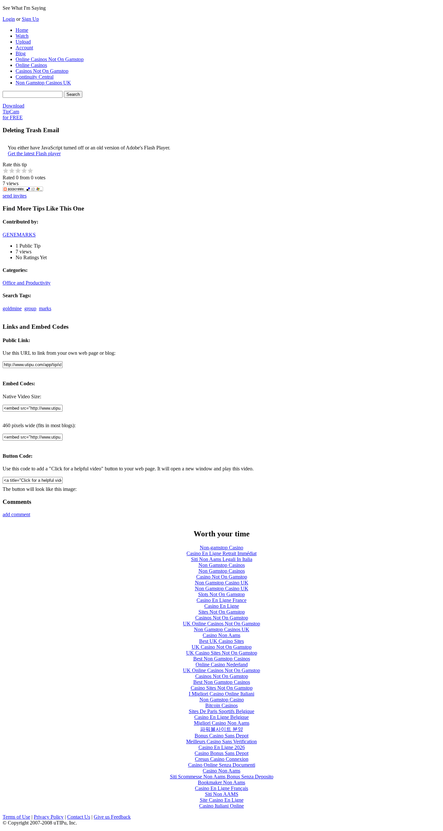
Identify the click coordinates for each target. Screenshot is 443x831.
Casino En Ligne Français (221, 788)
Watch (22, 36)
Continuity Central (35, 77)
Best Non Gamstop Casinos (221, 658)
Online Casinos (31, 65)
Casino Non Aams (221, 635)
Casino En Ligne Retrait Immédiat (221, 553)
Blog (21, 53)
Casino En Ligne (221, 606)
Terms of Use (16, 817)
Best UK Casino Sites (221, 641)
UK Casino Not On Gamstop (222, 647)
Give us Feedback (112, 817)
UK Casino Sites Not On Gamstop (221, 653)
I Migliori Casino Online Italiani (221, 694)
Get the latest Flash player (34, 153)
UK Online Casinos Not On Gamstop (221, 623)
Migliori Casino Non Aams (221, 723)
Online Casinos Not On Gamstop (50, 59)
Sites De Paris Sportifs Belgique (221, 711)
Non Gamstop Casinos (221, 565)
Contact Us (78, 817)
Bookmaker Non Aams (221, 782)
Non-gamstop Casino (221, 547)
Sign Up (30, 19)
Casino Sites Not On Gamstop (222, 688)
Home (22, 30)
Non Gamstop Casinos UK (43, 82)
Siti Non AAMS (221, 794)
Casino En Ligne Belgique (221, 717)
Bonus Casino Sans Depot (221, 735)
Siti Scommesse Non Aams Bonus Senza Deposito (221, 776)
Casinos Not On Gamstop (42, 71)
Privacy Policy (49, 817)
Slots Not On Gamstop (221, 594)
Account (24, 47)
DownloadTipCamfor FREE (13, 111)
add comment (16, 514)
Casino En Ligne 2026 (221, 747)
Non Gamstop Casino (221, 699)
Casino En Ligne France (221, 600)
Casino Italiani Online (221, 806)
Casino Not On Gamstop (221, 577)
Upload (23, 42)
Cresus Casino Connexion (221, 759)
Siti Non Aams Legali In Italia (221, 559)
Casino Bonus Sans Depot (221, 753)
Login (9, 19)
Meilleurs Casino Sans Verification (221, 741)
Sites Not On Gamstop (221, 612)
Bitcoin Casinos (221, 705)
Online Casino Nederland (222, 664)
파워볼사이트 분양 (221, 729)
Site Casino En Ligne (222, 800)
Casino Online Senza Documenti (221, 765)
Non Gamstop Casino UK (221, 582)
